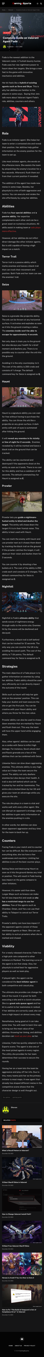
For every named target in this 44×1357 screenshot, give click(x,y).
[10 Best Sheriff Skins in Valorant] (22, 1168)
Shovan (11, 46)
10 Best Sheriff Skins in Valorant (14, 1182)
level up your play (23, 1036)
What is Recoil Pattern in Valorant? (15, 1150)
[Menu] (3, 3)
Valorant (7, 32)
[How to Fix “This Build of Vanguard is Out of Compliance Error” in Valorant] (22, 1295)
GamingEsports (24, 1351)
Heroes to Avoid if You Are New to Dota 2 (18, 1278)
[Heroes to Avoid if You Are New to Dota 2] (22, 1264)
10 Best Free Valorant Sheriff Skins (15, 1246)
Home (11, 1345)
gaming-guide (17, 1097)
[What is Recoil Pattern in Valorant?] (22, 1136)
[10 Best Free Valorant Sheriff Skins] (22, 1232)
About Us (18, 1345)
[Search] (41, 3)
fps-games (6, 1097)
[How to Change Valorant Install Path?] (22, 1200)
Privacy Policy (29, 1345)
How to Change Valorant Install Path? (16, 1214)
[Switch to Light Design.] (37, 4)
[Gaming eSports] (22, 3)
